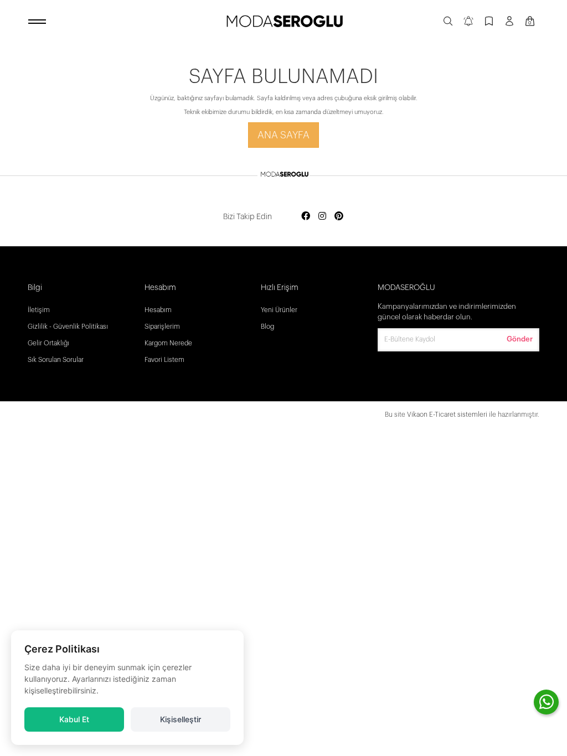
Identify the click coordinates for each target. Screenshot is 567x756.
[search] (448, 22)
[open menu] (39, 22)
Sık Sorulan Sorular (56, 359)
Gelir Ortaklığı (48, 343)
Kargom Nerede (168, 343)
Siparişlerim (162, 326)
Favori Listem (164, 359)
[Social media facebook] (305, 216)
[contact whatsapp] (546, 702)
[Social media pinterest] (338, 216)
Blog (267, 326)
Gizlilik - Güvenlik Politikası (68, 326)
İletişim (39, 310)
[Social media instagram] (322, 216)
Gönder (520, 339)
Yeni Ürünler (279, 310)
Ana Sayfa (283, 135)
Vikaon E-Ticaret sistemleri (447, 414)
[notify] (468, 22)
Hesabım (158, 310)
